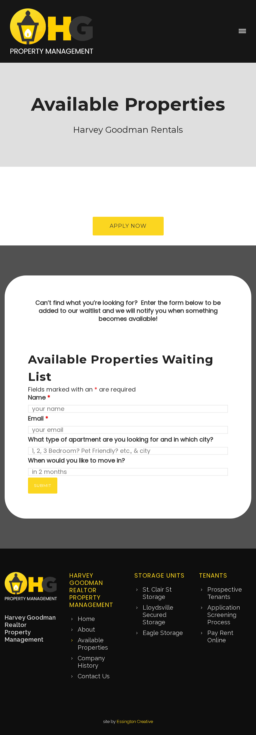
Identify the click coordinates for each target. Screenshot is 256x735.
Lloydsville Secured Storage (158, 615)
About (86, 629)
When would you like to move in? (76, 460)
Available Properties (93, 644)
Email (38, 418)
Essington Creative (135, 721)
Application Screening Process (223, 615)
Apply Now (128, 226)
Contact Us (94, 676)
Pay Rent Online (220, 636)
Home (86, 618)
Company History (91, 662)
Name (39, 397)
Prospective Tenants (224, 593)
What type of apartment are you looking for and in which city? (120, 439)
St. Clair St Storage (157, 593)
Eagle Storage (163, 632)
